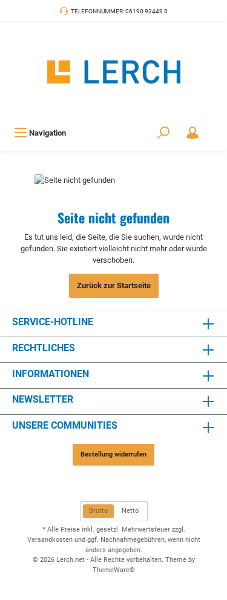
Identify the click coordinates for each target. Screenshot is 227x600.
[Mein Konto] (192, 132)
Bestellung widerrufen (113, 454)
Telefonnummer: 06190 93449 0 (119, 11)
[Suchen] (163, 132)
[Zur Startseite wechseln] (113, 71)
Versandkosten (50, 540)
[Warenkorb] (215, 126)
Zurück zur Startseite (114, 285)
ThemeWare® (114, 570)
